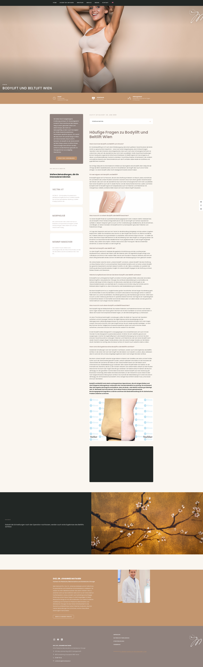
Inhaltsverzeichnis (97, 121)
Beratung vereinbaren (66, 158)
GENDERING (117, 644)
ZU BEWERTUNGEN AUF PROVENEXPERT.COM (133, 651)
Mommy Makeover (62, 241)
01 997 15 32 (58, 658)
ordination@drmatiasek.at (62, 661)
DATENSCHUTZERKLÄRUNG (121, 638)
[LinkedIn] (62, 639)
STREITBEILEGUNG (118, 641)
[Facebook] (58, 639)
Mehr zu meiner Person (63, 616)
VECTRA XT (58, 189)
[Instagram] (54, 639)
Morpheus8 (58, 215)
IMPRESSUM (116, 634)
